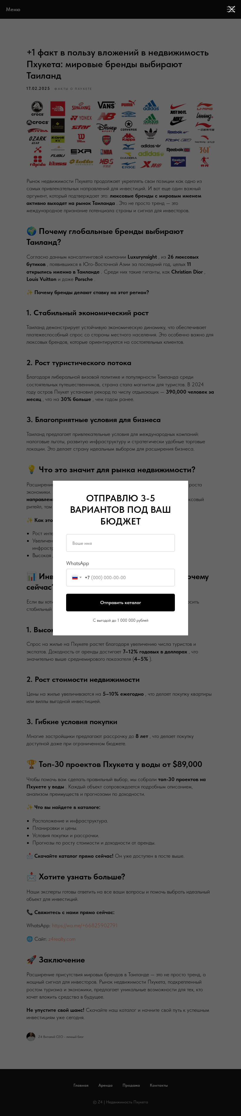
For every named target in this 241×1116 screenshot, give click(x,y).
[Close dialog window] (231, 9)
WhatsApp (77, 563)
